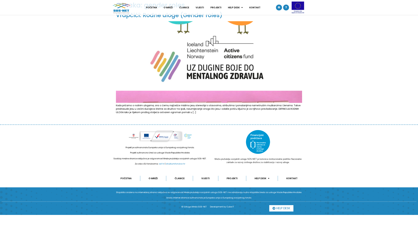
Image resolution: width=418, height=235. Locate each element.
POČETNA (151, 7)
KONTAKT (254, 7)
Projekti (215, 7)
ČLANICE (184, 7)
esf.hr (161, 163)
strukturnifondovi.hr (175, 163)
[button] (281, 208)
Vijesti (200, 7)
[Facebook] (279, 7)
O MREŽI (168, 7)
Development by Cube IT (222, 206)
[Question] (286, 7)
